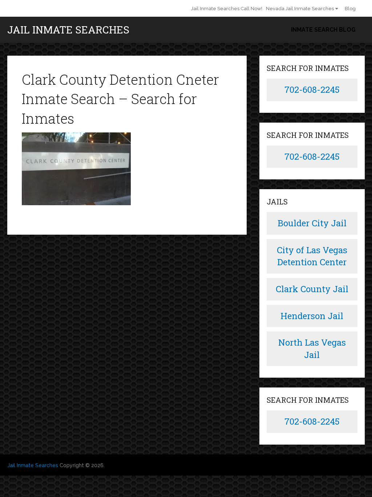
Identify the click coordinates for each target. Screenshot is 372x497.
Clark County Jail (312, 289)
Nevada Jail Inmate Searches (300, 8)
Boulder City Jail (312, 223)
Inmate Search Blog (323, 29)
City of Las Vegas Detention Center (312, 256)
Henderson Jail (311, 316)
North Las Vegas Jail (312, 349)
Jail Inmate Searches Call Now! (226, 8)
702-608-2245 (312, 89)
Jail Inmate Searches (68, 30)
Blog (350, 8)
